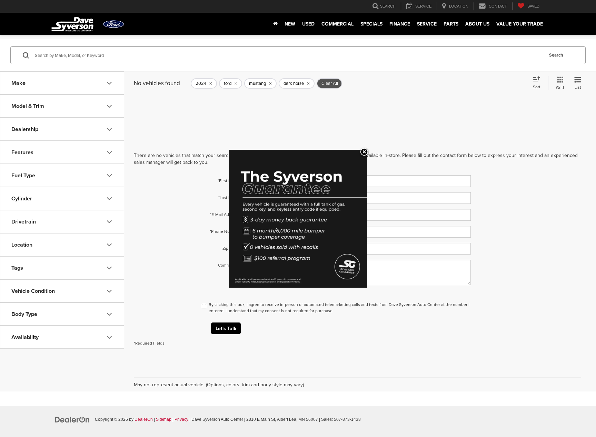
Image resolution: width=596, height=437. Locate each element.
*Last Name (228, 197)
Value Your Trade (519, 23)
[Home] (275, 24)
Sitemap (163, 419)
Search (556, 55)
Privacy (181, 419)
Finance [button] (399, 23)
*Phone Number (224, 231)
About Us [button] (477, 23)
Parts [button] (451, 23)
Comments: (228, 265)
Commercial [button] (337, 23)
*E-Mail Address (224, 214)
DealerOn (144, 419)
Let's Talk (226, 328)
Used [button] (308, 23)
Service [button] (427, 23)
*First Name (228, 180)
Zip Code (230, 248)
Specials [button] (371, 23)
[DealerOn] (72, 419)
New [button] (290, 23)
